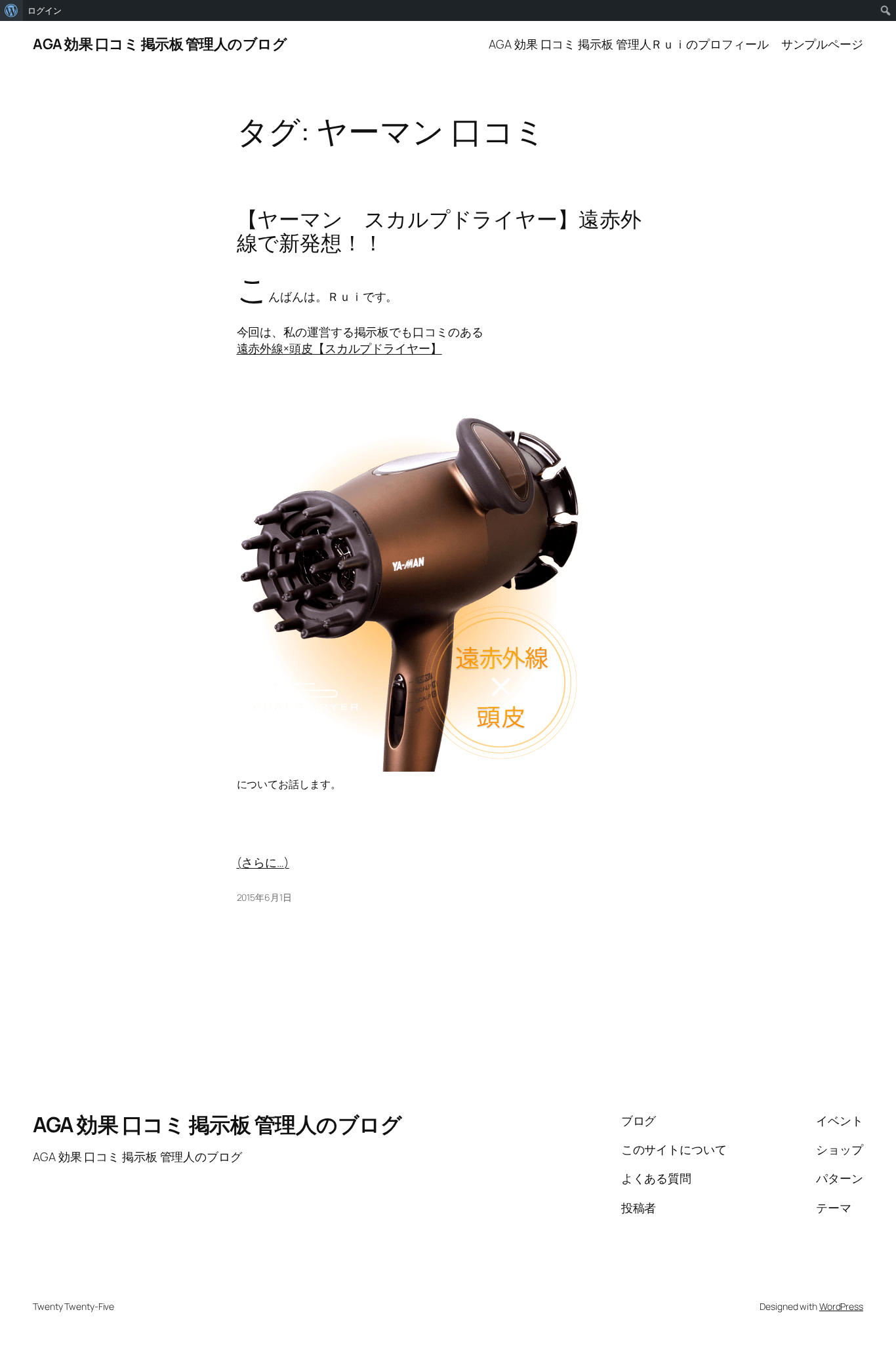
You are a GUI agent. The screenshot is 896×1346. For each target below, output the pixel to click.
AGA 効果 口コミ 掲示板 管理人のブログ (160, 44)
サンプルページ (822, 44)
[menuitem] (11, 10)
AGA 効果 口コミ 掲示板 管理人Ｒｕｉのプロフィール (628, 44)
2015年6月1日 (264, 897)
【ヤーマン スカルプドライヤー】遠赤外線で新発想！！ (439, 230)
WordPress (841, 1306)
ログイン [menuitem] (45, 10)
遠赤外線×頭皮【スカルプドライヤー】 (339, 348)
